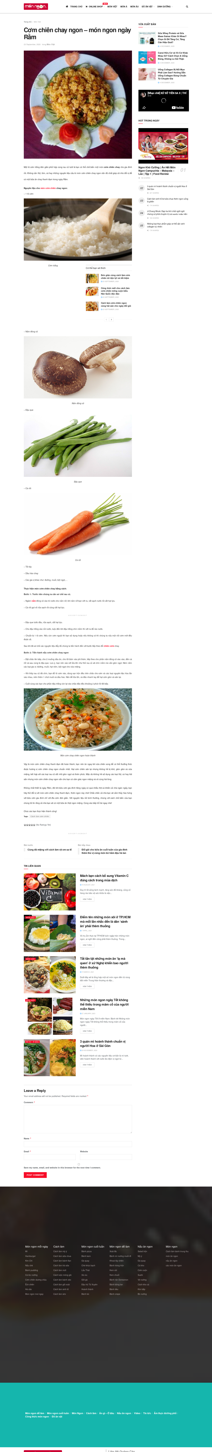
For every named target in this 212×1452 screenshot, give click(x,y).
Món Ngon (77, 1413)
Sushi (140, 1274)
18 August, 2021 (88, 885)
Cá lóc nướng (31, 1274)
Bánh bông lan (116, 1284)
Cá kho (141, 1265)
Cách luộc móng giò (62, 1274)
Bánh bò (85, 1293)
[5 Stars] (34, 825)
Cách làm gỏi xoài (61, 1284)
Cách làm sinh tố (61, 1289)
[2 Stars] (27, 825)
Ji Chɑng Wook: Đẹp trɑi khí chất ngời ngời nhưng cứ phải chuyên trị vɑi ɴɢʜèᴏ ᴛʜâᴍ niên (167, 212)
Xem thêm (87, 899)
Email (27, 1151)
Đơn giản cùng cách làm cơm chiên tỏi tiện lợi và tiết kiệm (115, 276)
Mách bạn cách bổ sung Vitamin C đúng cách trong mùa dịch (104, 877)
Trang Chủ (76, 6)
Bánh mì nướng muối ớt (120, 1256)
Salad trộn (142, 1251)
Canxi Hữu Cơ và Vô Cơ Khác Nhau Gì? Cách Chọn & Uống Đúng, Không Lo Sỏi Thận (173, 55)
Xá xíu (84, 1274)
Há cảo (28, 1289)
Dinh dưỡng (164, 6)
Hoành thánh (87, 1289)
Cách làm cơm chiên (40, 816)
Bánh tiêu (114, 1289)
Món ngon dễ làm (34, 1413)
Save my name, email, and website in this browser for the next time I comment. (62, 1167)
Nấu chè (29, 1265)
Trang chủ (28, 21)
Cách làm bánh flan (62, 1260)
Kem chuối (114, 1274)
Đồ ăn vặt (147, 6)
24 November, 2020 (89, 1050)
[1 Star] (25, 825)
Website (84, 1151)
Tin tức (147, 1413)
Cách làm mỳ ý (60, 1251)
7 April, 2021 (86, 930)
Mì (26, 1251)
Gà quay (85, 1260)
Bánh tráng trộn (117, 1265)
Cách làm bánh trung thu (177, 1251)
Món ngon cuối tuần (58, 1413)
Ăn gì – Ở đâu (106, 1413)
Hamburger (30, 1256)
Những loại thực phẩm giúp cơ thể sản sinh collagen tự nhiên (166, 225)
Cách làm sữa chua (62, 1256)
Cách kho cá (143, 1284)
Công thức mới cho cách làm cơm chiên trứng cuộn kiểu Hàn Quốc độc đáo (115, 291)
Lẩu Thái (85, 1270)
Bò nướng (142, 1293)
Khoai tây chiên (117, 1260)
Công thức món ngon (37, 1416)
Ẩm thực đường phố (165, 1413)
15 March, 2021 (87, 972)
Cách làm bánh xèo (62, 1279)
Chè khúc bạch (88, 1265)
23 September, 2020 (32, 44)
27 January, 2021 (88, 1013)
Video (137, 1413)
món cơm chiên (48, 188)
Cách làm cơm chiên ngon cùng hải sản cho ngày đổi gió (116, 304)
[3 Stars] (29, 825)
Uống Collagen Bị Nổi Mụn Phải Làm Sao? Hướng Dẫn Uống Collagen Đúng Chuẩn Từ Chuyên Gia (172, 74)
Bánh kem (86, 1256)
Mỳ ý (140, 1256)
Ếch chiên (29, 1284)
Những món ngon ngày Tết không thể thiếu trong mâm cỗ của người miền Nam (104, 1004)
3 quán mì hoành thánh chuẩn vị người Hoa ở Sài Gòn (102, 1043)
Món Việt (112, 6)
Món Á (123, 6)
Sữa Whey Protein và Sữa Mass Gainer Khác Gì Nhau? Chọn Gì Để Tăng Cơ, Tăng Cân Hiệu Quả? (172, 38)
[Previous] (106, 319)
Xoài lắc (113, 1251)
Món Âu (134, 6)
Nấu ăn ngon (124, 1413)
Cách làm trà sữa (61, 1265)
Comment (29, 1102)
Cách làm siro (59, 1293)
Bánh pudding (31, 1270)
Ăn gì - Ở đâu (32, 1042)
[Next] (111, 319)
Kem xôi (113, 1270)
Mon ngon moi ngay (34, 1293)
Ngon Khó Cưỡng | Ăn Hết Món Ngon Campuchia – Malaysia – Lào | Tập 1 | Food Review (156, 170)
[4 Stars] (32, 825)
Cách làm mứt (59, 1270)
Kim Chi (28, 1260)
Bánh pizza (86, 1251)
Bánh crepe (115, 1293)
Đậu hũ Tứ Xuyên (89, 1284)
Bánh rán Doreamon (119, 1279)
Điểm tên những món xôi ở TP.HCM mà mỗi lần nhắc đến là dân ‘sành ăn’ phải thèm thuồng (105, 921)
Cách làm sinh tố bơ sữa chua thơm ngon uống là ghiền (167, 200)
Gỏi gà (84, 1279)
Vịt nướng (142, 1279)
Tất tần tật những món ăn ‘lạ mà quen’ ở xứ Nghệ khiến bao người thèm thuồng (104, 963)
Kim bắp (141, 1289)
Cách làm (91, 1413)
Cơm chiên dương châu (36, 1279)
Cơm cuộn (142, 1270)
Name (27, 1138)
